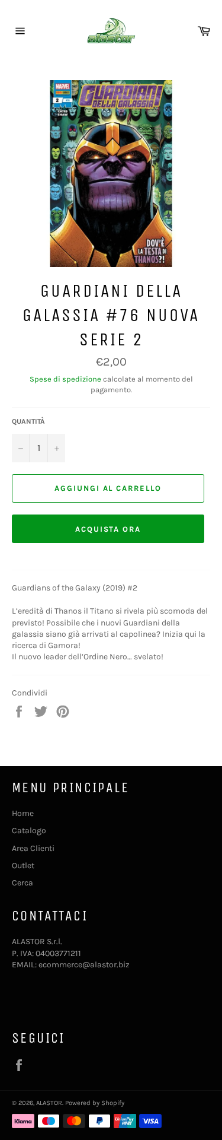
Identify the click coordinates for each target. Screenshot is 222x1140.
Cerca (22, 883)
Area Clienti (33, 848)
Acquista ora (108, 529)
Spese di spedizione (65, 378)
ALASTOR (49, 1103)
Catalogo (29, 830)
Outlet (23, 865)
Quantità (28, 421)
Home (23, 813)
